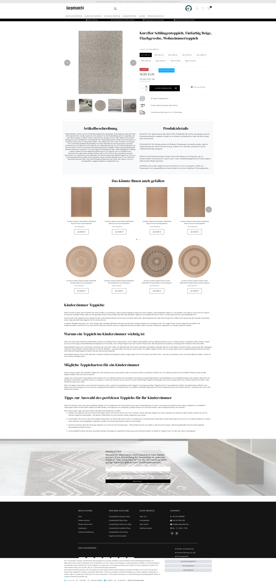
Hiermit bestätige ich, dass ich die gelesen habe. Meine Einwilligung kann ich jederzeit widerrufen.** (138, 475)
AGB (80, 516)
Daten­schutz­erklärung (78, 577)
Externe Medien (97, 580)
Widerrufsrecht (84, 520)
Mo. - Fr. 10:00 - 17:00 (179, 528)
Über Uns (143, 516)
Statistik (83, 580)
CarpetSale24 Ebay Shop (118, 520)
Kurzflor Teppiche (93, 16)
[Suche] (115, 9)
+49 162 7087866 (178, 516)
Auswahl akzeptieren (188, 561)
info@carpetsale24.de (180, 524)
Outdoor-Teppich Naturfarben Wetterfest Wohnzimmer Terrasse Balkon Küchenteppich (81, 222)
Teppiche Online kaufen (117, 536)
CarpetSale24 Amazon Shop (119, 516)
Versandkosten (145, 81)
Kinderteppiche (129, 16)
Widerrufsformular (85, 524)
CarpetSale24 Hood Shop (118, 532)
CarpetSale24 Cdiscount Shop (120, 524)
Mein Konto (144, 524)
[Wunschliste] (203, 8)
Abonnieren (137, 481)
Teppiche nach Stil (155, 16)
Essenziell (71, 580)
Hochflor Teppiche (73, 16)
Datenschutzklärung (86, 532)
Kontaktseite (144, 520)
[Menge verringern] (146, 89)
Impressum (104, 574)
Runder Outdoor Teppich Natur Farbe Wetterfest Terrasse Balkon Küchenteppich (157, 282)
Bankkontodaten (146, 528)
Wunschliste (199, 87)
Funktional (122, 580)
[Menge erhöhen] (146, 86)
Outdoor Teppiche (112, 16)
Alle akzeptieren (188, 566)
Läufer (142, 16)
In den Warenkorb (163, 88)
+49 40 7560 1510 (178, 520)
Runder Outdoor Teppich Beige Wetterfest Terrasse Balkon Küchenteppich (81, 282)
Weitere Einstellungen (136, 580)
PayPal (110, 580)
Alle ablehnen (188, 570)
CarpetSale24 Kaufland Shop (119, 528)
